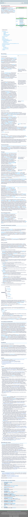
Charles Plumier (3, 229)
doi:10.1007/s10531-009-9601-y (15, 386)
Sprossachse (13, 64)
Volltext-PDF (16, 451)
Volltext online (20, 449)
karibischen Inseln (9, 189)
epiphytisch (7, 153)
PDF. (3, 391)
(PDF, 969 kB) (24, 426)
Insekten (9, 114)
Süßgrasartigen (6, 9)
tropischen (9, 188)
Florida (24, 200)
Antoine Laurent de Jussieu (15, 238)
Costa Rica (20, 170)
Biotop (21, 173)
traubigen (7, 113)
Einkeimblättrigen (14, 116)
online (4, 392)
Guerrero (9, 207)
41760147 (6, 420)
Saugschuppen (7, 91)
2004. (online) (12, 476)
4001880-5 (10, 477)
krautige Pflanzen (3, 58)
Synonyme (5, 239)
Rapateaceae (24, 193)
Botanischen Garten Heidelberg (14, 485)
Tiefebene (14, 197)
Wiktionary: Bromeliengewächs (6, 473)
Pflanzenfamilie (12, 8)
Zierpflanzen (5, 235)
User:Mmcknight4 (10, 498)
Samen (6, 135)
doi (5, 391)
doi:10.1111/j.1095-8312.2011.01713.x (8, 460)
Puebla (19, 207)
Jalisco (13, 207)
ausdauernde (14, 57)
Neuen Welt (2, 232)
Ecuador (6, 200)
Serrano (25, 504)
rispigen (11, 113)
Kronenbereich (8, 157)
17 (22, 243)
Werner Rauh (3, 367)
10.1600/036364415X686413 (6, 463)
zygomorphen (10, 118)
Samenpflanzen (21, 19)
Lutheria (16, 233)
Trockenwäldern (9, 170)
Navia (1, 124)
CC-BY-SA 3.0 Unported (18, 511)
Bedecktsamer (21, 20)
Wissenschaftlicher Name (21, 25)
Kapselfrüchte (7, 136)
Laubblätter (6, 82)
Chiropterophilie (24, 178)
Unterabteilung (17, 19)
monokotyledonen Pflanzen (7, 72)
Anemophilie (2, 181)
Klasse (17, 21)
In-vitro (15, 319)
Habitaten (10, 163)
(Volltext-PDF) (20, 419)
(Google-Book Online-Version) (16, 383)
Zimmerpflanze (3, 335)
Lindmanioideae (4, 266)
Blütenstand (2, 61)
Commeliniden (21, 23)
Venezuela (9, 200)
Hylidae (9, 174)
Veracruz (4, 207)
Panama (25, 207)
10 (22, 194)
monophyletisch (18, 302)
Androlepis (9, 121)
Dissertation (13, 375)
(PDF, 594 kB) (24, 405)
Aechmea (6, 337)
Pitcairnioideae (22, 255)
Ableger (21, 315)
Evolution (11, 96)
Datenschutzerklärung (16, 516)
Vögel (12, 114)
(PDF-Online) (15, 381)
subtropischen (13, 188)
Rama (9, 494)
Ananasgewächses (21, 495)
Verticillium (6, 347)
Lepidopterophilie (11, 179)
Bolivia (5, 505)
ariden (14, 218)
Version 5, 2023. (18, 359)
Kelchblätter (10, 122)
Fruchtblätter (19, 128)
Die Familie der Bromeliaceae (5, 361)
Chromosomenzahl (4, 146)
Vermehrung (3, 310)
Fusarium (2, 347)
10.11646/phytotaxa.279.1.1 (21, 431)
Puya (3, 283)
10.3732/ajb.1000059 (8, 391)
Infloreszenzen (17, 113)
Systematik (21, 18)
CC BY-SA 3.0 (8, 484)
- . (10, 474)
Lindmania (4, 268)
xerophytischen (6, 218)
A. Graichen (9, 491)
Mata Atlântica (7, 195)
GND (8, 477)
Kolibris (9, 180)
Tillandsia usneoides (7, 77)
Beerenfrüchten (15, 253)
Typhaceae (21, 304)
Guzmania (11, 123)
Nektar (23, 179)
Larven (13, 175)
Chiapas (24, 206)
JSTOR (4, 420)
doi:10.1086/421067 (23, 413)
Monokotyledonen (22, 22)
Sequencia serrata (6, 274)
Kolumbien (2, 200)
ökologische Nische (17, 173)
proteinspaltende (22, 326)
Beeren (11, 136)
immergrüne (11, 57)
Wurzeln (8, 74)
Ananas (14, 11)
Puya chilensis (14, 331)
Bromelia (11, 229)
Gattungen (3, 10)
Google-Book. (18, 439)
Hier (9, 512)
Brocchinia (7, 177)
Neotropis (14, 10)
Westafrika (15, 190)
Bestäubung (3, 178)
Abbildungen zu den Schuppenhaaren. (7, 403)
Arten (9, 10)
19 (21, 284)
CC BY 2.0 (14, 501)
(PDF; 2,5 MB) (6, 377)
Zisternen (19, 172)
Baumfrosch (4, 174)
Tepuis (7, 168)
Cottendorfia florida (6, 277)
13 (1, 210)
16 (20, 252)
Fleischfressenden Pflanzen (23, 176)
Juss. (21, 27)
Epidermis (9, 107)
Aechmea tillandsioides (10, 487)
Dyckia (6, 122)
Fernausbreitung (13, 191)
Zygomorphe (19, 123)
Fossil (11, 216)
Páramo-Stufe (19, 197)
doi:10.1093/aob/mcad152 (16, 467)
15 (7, 260)
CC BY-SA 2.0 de (15, 491)
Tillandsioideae (20, 246)
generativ (3, 311)
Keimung (6, 73)
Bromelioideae (3, 253)
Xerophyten (5, 67)
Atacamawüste (14, 166)
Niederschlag (9, 92)
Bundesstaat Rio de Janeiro (15, 200)
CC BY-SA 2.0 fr (14, 494)
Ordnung (2, 9)
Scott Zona (9, 501)
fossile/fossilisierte (13, 495)
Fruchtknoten (6, 129)
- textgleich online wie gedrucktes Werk (16, 371)
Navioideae (3, 270)
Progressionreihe (3, 99)
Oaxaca (18, 206)
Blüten (9, 117)
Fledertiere (15, 114)
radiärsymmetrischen (3, 118)
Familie (17, 24)
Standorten (5, 156)
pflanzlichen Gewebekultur (11, 319)
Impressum (10, 516)
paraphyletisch (23, 301)
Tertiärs (5, 217)
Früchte (3, 135)
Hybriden (18, 318)
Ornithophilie (16, 178)
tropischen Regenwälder (11, 162)
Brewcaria (4, 272)
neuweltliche (7, 187)
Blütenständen (13, 113)
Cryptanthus (6, 123)
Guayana (4, 271)
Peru (23, 199)
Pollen (17, 127)
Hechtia (12, 121)
